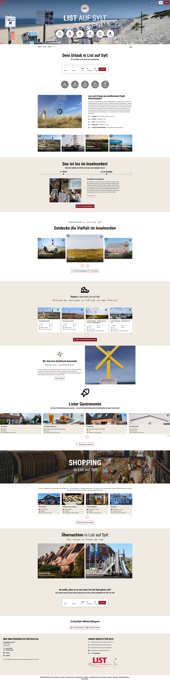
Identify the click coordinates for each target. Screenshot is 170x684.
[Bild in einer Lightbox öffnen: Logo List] (103, 663)
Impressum (109, 677)
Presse (51, 677)
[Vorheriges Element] (82, 266)
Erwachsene (90, 70)
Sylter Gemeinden (79, 677)
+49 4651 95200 (8, 648)
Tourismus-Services (70, 677)
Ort (82, 70)
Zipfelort (94, 119)
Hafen (93, 122)
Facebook (8, 652)
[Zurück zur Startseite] (2, 2)
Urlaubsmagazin (96, 653)
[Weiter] (130, 174)
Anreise (65, 70)
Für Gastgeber (57, 677)
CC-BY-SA (63, 258)
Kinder (96, 70)
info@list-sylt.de (9, 650)
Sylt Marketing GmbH (44, 677)
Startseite (39, 46)
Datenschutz (115, 677)
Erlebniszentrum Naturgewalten (99, 127)
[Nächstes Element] (87, 266)
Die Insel (44, 46)
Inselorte (49, 46)
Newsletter (104, 677)
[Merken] (63, 240)
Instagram (8, 655)
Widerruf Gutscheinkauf (124, 677)
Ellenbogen (94, 116)
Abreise (74, 70)
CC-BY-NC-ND (106, 318)
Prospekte (63, 677)
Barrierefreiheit (84, 679)
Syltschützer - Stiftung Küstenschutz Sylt (92, 677)
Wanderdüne (95, 124)
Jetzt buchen (102, 69)
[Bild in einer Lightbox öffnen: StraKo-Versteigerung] (65, 190)
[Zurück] (39, 174)
